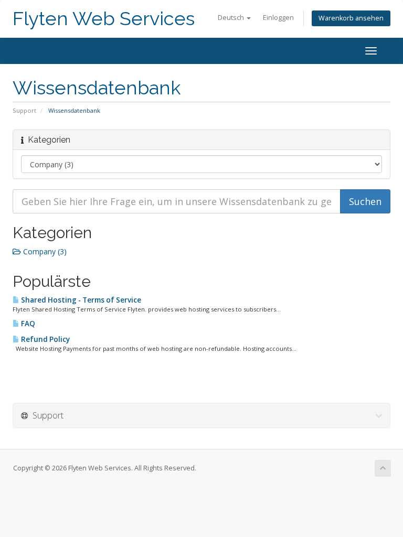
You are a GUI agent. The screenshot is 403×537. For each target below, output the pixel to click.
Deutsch (232, 17)
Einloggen (278, 17)
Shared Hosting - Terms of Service (80, 300)
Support (24, 110)
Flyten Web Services (104, 18)
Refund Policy (44, 339)
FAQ (27, 323)
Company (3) (44, 251)
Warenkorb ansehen (351, 18)
